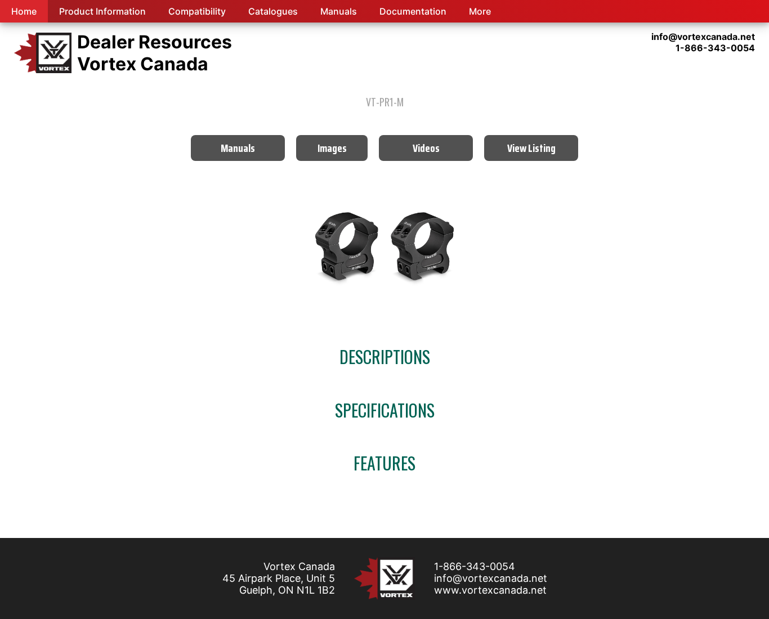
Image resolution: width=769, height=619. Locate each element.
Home (24, 11)
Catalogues (273, 11)
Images (332, 148)
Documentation (412, 11)
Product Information (102, 11)
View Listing (531, 148)
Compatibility (197, 11)
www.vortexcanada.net (490, 590)
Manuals (338, 11)
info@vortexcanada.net (490, 578)
